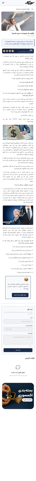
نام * (31, 318)
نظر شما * (30, 333)
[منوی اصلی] (3, 3)
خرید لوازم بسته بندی (20, 295)
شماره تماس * (28, 326)
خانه (32, 9)
